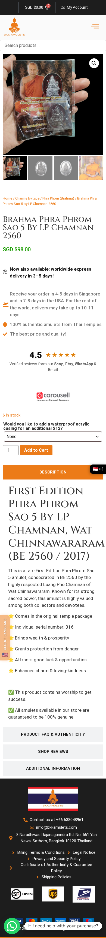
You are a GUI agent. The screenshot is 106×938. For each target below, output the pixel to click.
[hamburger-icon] (95, 26)
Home (7, 198)
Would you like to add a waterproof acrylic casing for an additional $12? (46, 426)
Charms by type (27, 198)
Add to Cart (36, 450)
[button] (94, 63)
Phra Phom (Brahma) (58, 198)
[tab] (53, 472)
